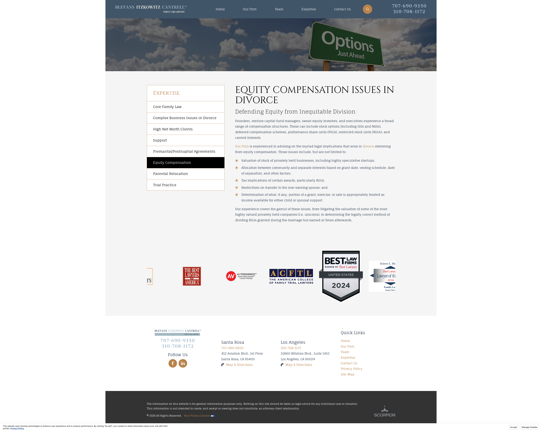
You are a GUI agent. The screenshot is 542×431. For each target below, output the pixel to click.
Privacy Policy (351, 369)
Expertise (308, 9)
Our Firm (250, 9)
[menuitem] (220, 9)
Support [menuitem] (160, 140)
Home (220, 9)
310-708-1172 (291, 348)
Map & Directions (239, 365)
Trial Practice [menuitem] (164, 185)
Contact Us (342, 9)
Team (279, 9)
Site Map (347, 374)
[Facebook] (173, 363)
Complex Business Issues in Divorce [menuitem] (184, 118)
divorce (368, 146)
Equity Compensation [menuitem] (172, 162)
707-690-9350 (232, 348)
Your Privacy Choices (197, 415)
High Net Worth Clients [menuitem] (173, 129)
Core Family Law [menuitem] (167, 107)
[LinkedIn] (183, 363)
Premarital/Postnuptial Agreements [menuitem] (184, 151)
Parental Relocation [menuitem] (170, 174)
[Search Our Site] (367, 9)
